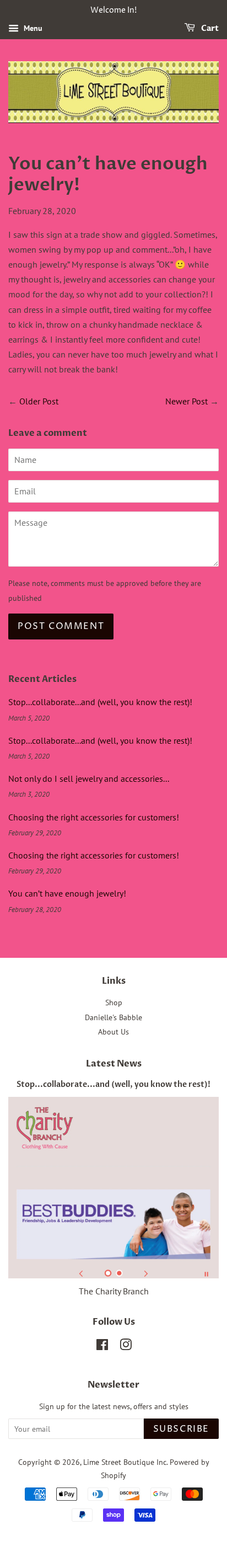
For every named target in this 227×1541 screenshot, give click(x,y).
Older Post (38, 401)
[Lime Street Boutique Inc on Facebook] (102, 1347)
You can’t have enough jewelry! (67, 893)
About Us (113, 1032)
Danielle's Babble (113, 1017)
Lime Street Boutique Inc (124, 1462)
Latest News (114, 1064)
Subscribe (181, 1429)
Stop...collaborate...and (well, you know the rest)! (100, 701)
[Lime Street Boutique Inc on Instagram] (126, 1347)
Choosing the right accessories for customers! (93, 817)
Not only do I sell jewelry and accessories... (88, 778)
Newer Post (186, 401)
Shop (113, 1002)
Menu (31, 28)
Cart (209, 28)
